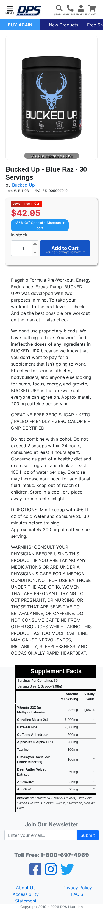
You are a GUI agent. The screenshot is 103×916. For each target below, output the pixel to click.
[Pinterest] (51, 872)
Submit (87, 835)
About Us (25, 887)
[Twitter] (67, 872)
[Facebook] (35, 872)
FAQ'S (77, 894)
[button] (9, 10)
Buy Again (20, 25)
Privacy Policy (77, 887)
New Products (63, 25)
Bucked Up (23, 185)
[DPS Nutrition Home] (28, 11)
